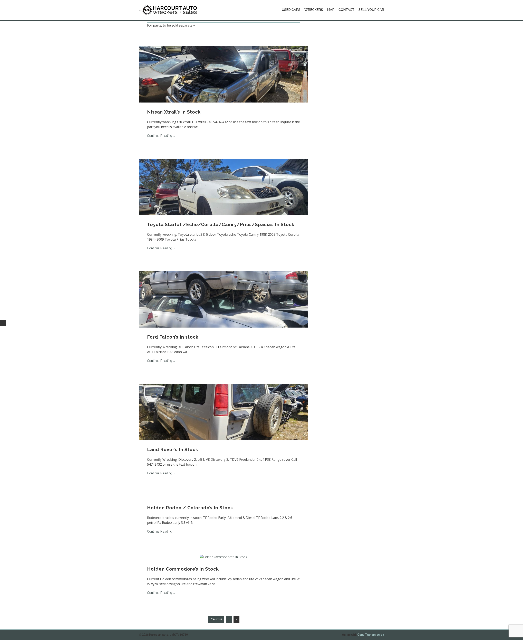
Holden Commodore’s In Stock (183, 569)
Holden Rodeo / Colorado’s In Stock (190, 507)
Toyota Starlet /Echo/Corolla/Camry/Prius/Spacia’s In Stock (220, 224)
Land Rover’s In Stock (172, 449)
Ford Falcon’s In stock (172, 337)
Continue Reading (161, 136)
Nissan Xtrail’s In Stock (174, 112)
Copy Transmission (370, 634)
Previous (216, 619)
